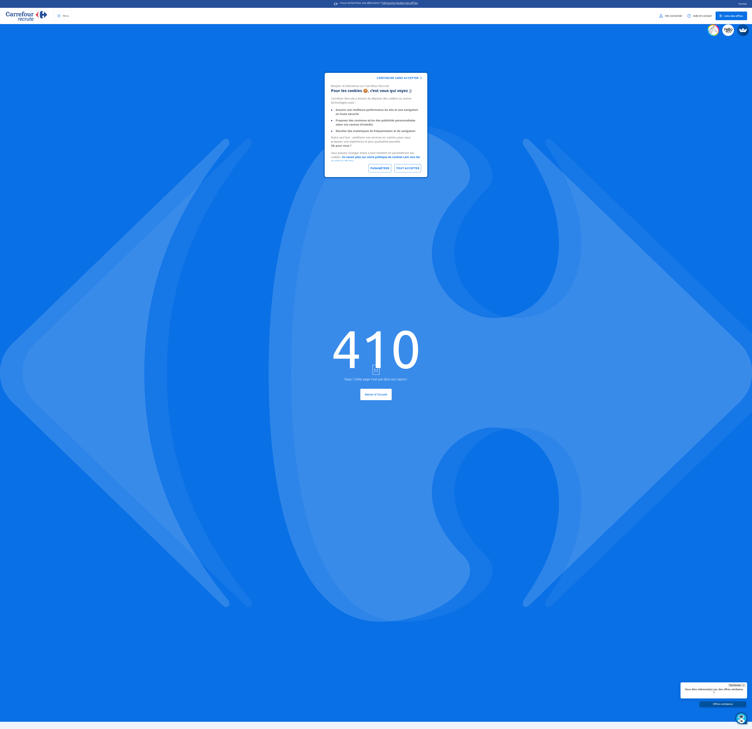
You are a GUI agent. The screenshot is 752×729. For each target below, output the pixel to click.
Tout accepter (407, 168)
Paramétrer (380, 168)
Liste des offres (733, 15)
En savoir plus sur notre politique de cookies (372, 157)
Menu (66, 15)
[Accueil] (26, 16)
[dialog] (376, 125)
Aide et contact (702, 15)
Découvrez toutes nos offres (400, 3)
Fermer (742, 3)
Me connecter (673, 15)
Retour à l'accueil (376, 394)
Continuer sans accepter (398, 78)
